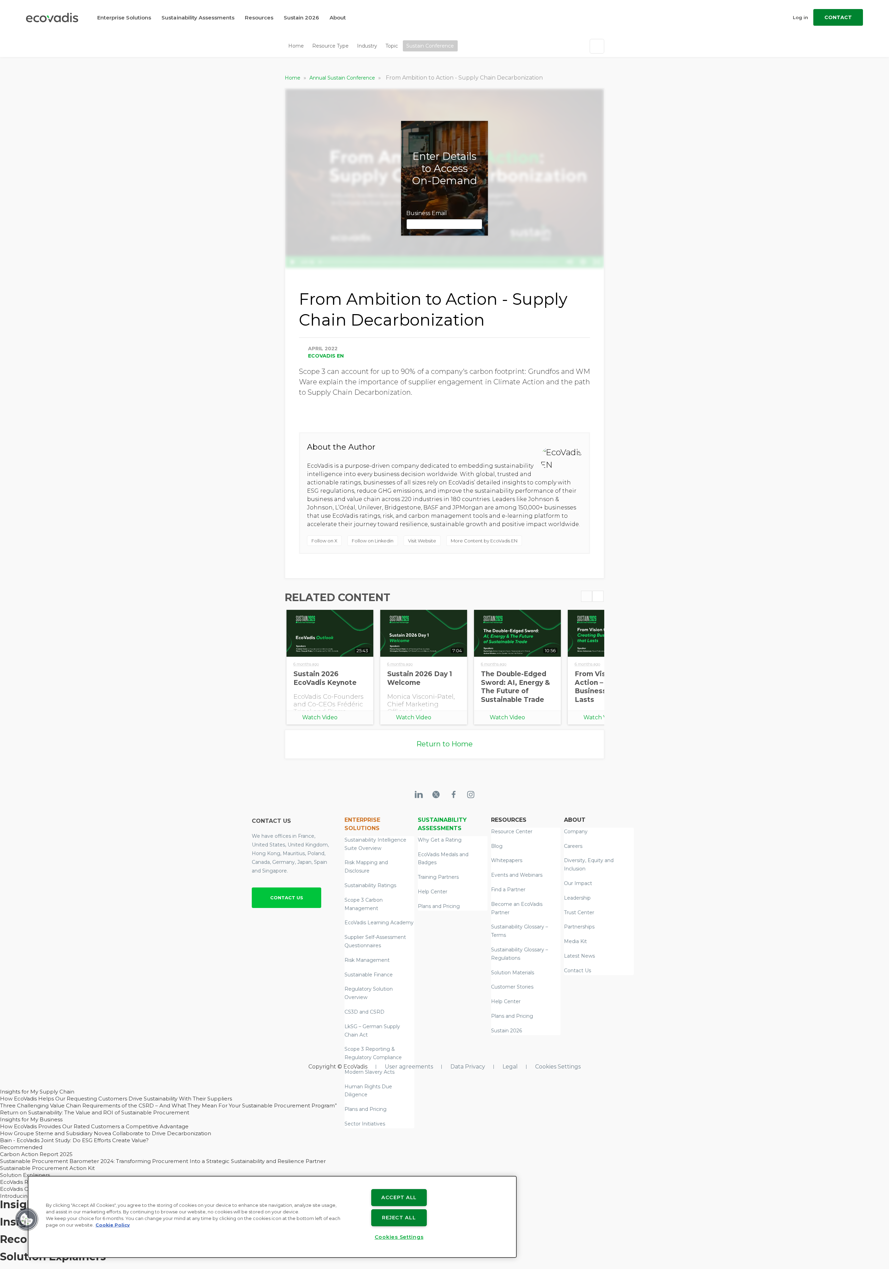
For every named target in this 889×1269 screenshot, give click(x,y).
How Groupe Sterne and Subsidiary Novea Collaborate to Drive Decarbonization (105, 1133)
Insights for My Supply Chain (37, 1091)
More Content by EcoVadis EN (484, 540)
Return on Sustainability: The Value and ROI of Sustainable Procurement (94, 1112)
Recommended (21, 1147)
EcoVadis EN (326, 356)
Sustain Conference (430, 46)
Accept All (399, 1197)
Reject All (399, 1217)
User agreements (409, 1066)
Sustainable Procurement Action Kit (47, 1168)
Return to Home (444, 744)
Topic (391, 46)
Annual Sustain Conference (342, 78)
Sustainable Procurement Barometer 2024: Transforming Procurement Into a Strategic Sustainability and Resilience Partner (163, 1161)
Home (296, 46)
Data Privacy (467, 1066)
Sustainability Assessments (197, 17)
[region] (272, 1217)
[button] (27, 1219)
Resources (259, 17)
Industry (367, 46)
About (338, 17)
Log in (800, 17)
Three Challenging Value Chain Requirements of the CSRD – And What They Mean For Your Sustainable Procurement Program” (168, 1105)
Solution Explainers (25, 1175)
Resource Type (330, 46)
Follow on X (324, 540)
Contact (838, 17)
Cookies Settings (558, 1066)
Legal (510, 1066)
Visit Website (422, 540)
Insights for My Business (31, 1119)
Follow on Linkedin (372, 540)
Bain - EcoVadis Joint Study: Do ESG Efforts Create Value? (74, 1140)
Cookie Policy (112, 1225)
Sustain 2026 (301, 17)
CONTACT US (286, 897)
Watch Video (320, 717)
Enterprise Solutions (124, 17)
